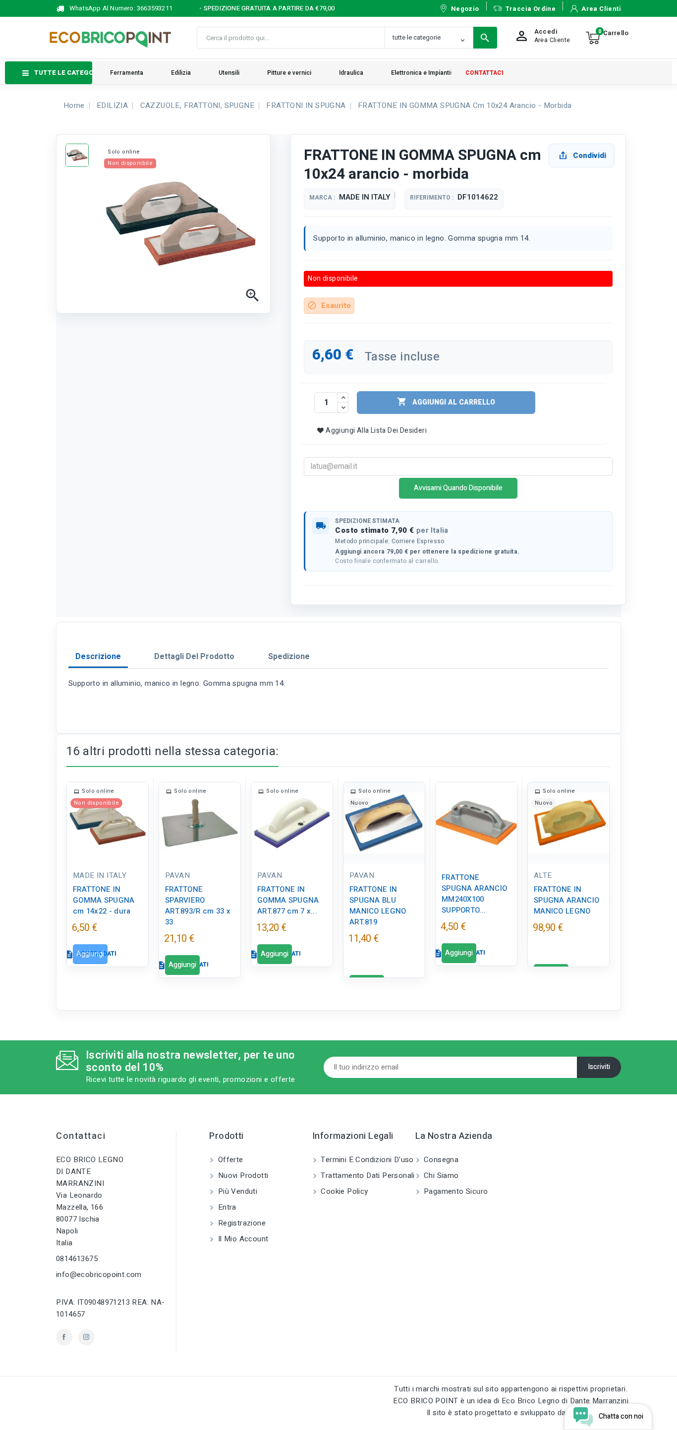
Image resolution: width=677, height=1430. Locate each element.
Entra (226, 1207)
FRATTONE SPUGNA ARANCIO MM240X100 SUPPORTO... (474, 894)
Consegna (440, 1159)
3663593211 (154, 8)
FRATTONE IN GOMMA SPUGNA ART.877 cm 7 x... (288, 900)
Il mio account (242, 1238)
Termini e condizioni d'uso (366, 1159)
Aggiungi (90, 954)
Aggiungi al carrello (446, 402)
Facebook (64, 1337)
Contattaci (81, 1136)
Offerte (229, 1159)
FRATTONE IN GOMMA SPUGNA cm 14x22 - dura (104, 900)
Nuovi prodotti (242, 1175)
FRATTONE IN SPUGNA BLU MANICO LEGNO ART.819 (377, 905)
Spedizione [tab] (289, 657)
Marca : (322, 198)
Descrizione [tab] (98, 657)
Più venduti (236, 1191)
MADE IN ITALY (364, 197)
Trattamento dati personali (367, 1175)
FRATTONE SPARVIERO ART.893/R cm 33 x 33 (197, 905)
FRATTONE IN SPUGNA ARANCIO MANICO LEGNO (566, 900)
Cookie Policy (343, 1191)
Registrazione (241, 1223)
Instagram (86, 1337)
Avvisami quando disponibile (458, 488)
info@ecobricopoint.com (99, 1274)
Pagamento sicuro (455, 1191)
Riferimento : (431, 198)
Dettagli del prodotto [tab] (194, 657)
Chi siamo (440, 1175)
